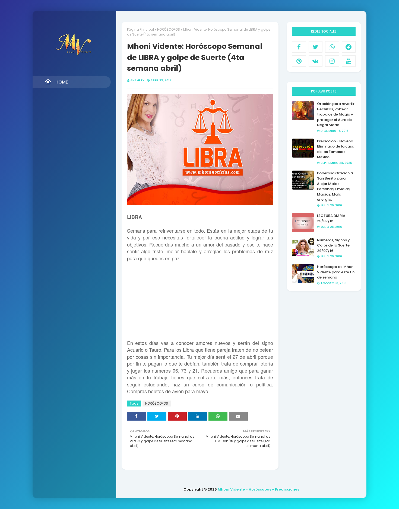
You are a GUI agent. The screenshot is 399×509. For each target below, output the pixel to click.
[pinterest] (299, 61)
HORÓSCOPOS (168, 29)
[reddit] (349, 47)
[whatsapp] (332, 47)
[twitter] (315, 47)
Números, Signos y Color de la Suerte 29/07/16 (333, 245)
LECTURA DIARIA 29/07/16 (331, 218)
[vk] (315, 61)
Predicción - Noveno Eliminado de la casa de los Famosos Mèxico (335, 149)
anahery (137, 80)
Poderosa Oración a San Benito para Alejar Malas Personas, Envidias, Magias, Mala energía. (335, 186)
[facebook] (299, 47)
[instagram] (332, 61)
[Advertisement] (200, 300)
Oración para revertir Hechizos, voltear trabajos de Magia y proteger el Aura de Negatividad (335, 114)
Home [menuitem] (61, 82)
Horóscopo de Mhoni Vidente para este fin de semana (335, 272)
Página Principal (140, 29)
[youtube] (349, 61)
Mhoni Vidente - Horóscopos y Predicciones (258, 489)
